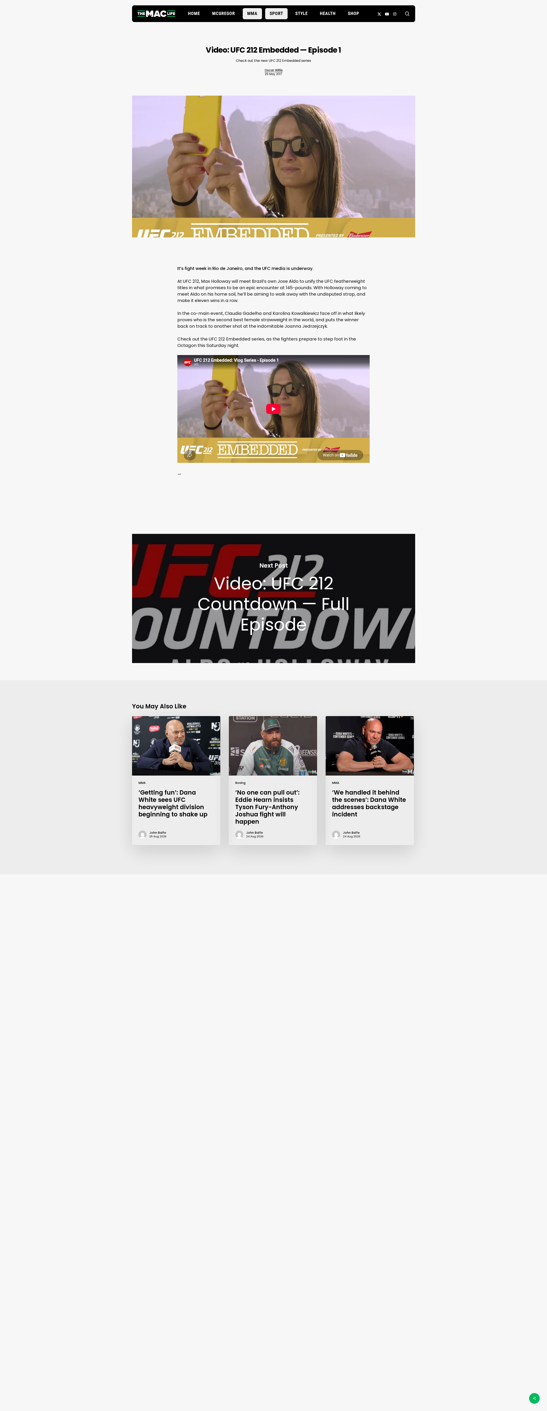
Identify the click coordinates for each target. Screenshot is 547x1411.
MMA (142, 783)
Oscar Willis (274, 70)
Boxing (240, 783)
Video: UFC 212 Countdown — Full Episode (273, 598)
